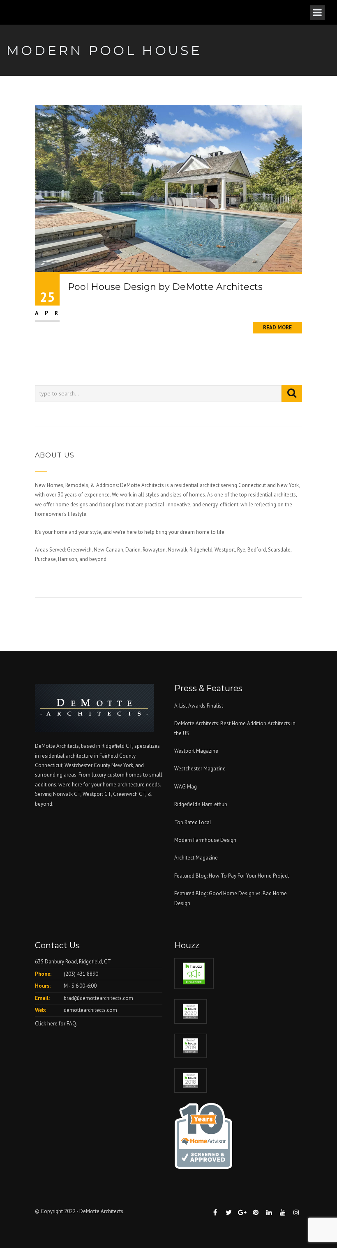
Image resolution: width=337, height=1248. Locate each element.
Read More (277, 327)
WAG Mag (185, 786)
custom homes (124, 774)
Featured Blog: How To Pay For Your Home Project (231, 875)
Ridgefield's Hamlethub (200, 804)
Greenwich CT (129, 794)
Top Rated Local (192, 822)
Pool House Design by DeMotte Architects (165, 286)
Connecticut (48, 765)
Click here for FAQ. (56, 1023)
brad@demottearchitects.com (98, 998)
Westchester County (88, 765)
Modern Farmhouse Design (205, 840)
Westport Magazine (196, 750)
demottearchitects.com (90, 1010)
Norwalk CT (67, 794)
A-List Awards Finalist (198, 705)
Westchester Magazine (200, 768)
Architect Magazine (196, 857)
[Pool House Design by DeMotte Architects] (168, 187)
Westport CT (97, 794)
